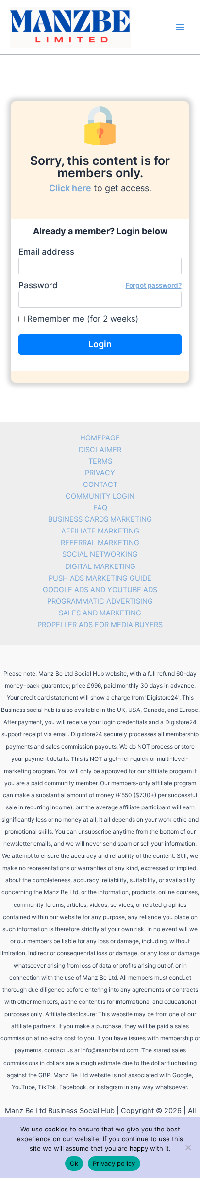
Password (99, 285)
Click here (70, 188)
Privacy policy (114, 1163)
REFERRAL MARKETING (100, 542)
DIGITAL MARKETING (100, 566)
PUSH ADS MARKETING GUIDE (100, 578)
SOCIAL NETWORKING (100, 554)
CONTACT (100, 484)
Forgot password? (154, 285)
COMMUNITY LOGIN (100, 496)
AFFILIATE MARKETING (100, 531)
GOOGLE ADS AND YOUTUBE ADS (100, 589)
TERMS (100, 461)
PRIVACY (100, 472)
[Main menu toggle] (180, 27)
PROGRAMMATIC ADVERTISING (100, 601)
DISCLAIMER (100, 449)
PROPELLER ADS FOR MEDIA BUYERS (100, 624)
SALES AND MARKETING (100, 613)
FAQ (100, 507)
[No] (188, 1147)
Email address (46, 252)
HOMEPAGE (100, 438)
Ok (74, 1163)
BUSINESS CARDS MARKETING (100, 519)
